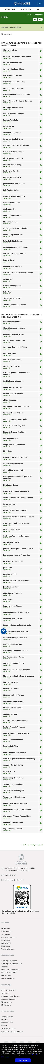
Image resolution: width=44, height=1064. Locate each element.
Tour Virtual (5, 934)
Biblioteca (4, 1020)
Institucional (5, 928)
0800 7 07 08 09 (10, 875)
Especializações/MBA (9, 972)
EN (35, 19)
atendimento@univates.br (14, 880)
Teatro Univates (7, 1017)
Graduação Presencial (9, 961)
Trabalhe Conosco (7, 949)
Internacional (6, 943)
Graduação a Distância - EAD (11, 964)
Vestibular (5, 993)
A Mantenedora (7, 931)
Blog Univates (6, 1005)
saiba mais (6, 52)
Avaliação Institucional (9, 937)
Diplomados (5, 946)
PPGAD (29, 15)
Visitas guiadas (6, 1002)
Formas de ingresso (8, 990)
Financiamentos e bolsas (10, 996)
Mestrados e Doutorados (10, 970)
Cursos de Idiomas (8, 978)
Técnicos (4, 967)
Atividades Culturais (8, 1028)
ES (40, 19)
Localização (5, 940)
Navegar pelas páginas (11, 27)
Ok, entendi (23, 1060)
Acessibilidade (26, 9)
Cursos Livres (6, 975)
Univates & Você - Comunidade (12, 1031)
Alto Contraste (10, 9)
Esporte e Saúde (7, 1023)
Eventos (4, 1026)
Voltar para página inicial (32, 845)
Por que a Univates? (8, 999)
